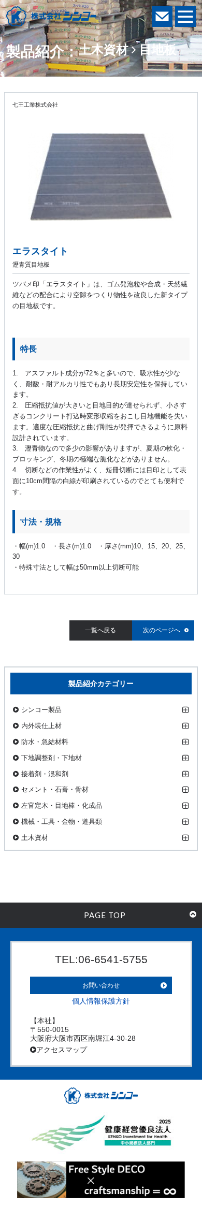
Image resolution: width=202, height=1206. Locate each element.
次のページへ (161, 630)
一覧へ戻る (100, 630)
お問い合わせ (101, 985)
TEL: (101, 959)
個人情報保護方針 (101, 1001)
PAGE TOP (105, 915)
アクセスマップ (61, 1049)
